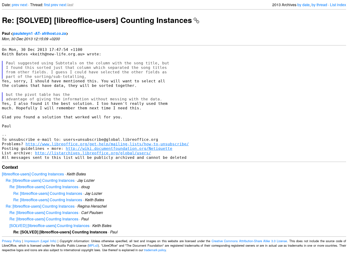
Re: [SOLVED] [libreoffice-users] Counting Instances (97, 19)
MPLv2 (93, 245)
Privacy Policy (11, 241)
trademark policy (155, 250)
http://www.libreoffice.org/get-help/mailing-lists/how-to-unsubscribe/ (107, 144)
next (23, 4)
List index (338, 4)
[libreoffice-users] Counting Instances (33, 174)
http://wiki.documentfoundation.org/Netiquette (119, 148)
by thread (319, 4)
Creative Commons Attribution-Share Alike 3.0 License (249, 241)
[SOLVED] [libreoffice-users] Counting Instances (49, 225)
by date (303, 4)
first (47, 4)
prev (15, 4)
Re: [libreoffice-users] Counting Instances (40, 180)
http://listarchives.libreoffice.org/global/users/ (93, 153)
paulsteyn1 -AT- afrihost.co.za (39, 33)
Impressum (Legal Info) (40, 241)
